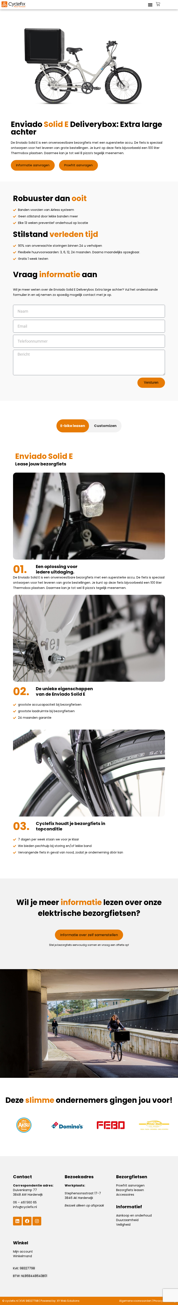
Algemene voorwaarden (135, 1301)
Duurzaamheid (127, 1220)
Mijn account (23, 1251)
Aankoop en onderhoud (134, 1215)
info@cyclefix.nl (25, 1207)
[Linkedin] (17, 1221)
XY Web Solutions (68, 1301)
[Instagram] (37, 1221)
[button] (150, 4)
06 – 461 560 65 (25, 1202)
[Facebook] (27, 1221)
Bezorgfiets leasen (130, 1190)
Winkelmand (22, 1256)
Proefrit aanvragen (130, 1185)
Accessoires (125, 1194)
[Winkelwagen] (158, 4)
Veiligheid (123, 1224)
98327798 (27, 1268)
